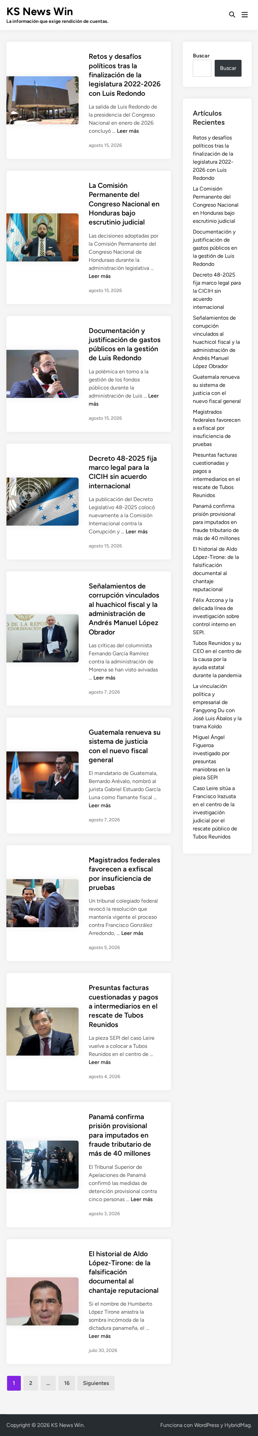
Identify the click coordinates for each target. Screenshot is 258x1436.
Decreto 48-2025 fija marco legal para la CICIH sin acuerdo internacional (217, 291)
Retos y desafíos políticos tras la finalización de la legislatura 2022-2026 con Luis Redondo (125, 74)
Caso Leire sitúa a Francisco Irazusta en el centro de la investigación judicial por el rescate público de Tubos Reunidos (215, 812)
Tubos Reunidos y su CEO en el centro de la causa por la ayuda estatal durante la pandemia (217, 659)
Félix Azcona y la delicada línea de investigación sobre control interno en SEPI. (216, 616)
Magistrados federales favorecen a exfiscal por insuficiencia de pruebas (217, 428)
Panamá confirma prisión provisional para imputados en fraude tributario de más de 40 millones (120, 1134)
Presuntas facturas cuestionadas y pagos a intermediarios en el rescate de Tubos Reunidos (123, 1005)
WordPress (206, 1425)
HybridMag (237, 1425)
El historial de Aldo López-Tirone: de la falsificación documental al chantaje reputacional (124, 1272)
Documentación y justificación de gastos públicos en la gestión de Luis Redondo (215, 248)
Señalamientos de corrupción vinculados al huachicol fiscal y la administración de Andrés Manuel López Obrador (216, 342)
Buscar (201, 55)
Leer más (128, 131)
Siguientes (96, 1383)
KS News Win (39, 11)
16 (67, 1383)
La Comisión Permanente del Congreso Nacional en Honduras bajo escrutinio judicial (124, 203)
